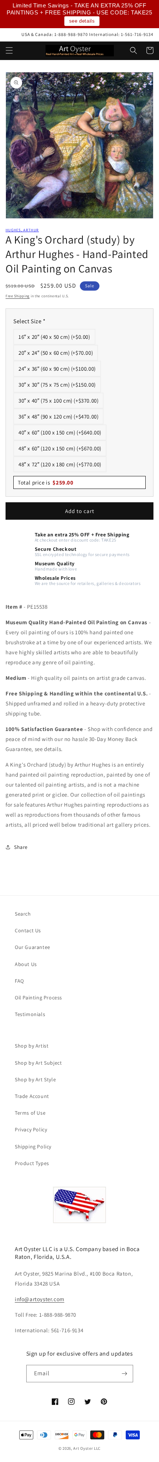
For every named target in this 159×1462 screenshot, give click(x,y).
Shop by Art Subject (38, 1062)
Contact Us (28, 930)
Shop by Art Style (35, 1079)
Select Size (29, 321)
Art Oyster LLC (87, 1448)
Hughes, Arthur (22, 230)
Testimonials (30, 1014)
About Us (26, 964)
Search (23, 913)
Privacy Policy (31, 1129)
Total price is (46, 482)
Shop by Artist (31, 1045)
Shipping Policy (33, 1146)
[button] (9, 50)
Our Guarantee (32, 947)
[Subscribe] (124, 1373)
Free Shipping (18, 296)
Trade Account (32, 1096)
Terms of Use (30, 1112)
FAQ (19, 981)
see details (82, 21)
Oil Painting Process (38, 997)
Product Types (32, 1163)
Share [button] (21, 847)
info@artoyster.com (39, 1299)
